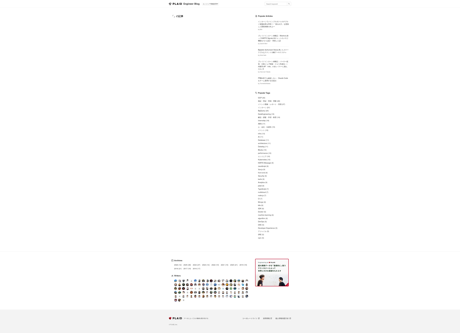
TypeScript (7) (263, 189)
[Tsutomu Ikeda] (207, 280)
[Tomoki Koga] (242, 292)
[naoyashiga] (223, 284)
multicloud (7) (263, 192)
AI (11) (260, 137)
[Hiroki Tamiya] (175, 284)
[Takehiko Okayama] (211, 284)
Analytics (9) (262, 182)
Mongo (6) (262, 202)
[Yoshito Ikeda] (187, 284)
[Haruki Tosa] (207, 288)
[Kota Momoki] (238, 284)
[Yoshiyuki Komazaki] (175, 292)
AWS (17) (261, 124)
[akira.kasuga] (242, 288)
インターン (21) (264, 107)
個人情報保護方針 (282, 318)
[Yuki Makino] (227, 296)
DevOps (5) (262, 221)
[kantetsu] (187, 296)
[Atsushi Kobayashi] (242, 296)
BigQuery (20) (263, 110)
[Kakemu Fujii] (199, 280)
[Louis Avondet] (227, 280)
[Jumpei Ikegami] (199, 296)
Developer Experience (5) (267, 228)
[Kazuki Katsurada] (199, 284)
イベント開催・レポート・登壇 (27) (271, 104)
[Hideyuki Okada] (215, 296)
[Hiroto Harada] (219, 292)
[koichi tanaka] (187, 292)
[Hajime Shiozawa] (195, 284)
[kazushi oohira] (231, 292)
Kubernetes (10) (264, 159)
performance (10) (264, 153)
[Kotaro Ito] (215, 284)
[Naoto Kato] (223, 296)
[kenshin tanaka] (191, 288)
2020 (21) (234, 265)
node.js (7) (262, 195)
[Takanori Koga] (227, 288)
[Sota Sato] (231, 280)
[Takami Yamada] (219, 288)
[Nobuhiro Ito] (227, 292)
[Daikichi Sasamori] (238, 296)
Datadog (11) (263, 146)
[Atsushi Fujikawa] (231, 296)
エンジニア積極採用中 (210, 4)
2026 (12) (178, 265)
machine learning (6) (266, 215)
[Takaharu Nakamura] (219, 280)
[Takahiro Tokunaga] (179, 296)
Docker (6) (262, 211)
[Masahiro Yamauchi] (203, 296)
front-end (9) (263, 172)
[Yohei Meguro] (234, 292)
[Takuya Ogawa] (238, 289)
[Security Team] (199, 289)
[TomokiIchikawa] (183, 284)
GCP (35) (261, 97)
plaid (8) (261, 185)
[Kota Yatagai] (183, 288)
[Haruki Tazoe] (191, 284)
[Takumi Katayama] (231, 288)
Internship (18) (263, 120)
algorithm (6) (263, 218)
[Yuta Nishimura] (211, 296)
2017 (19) (187, 268)
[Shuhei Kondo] (187, 288)
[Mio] (175, 280)
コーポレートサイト (249, 318)
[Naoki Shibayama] (246, 296)
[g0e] (195, 292)
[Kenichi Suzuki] (246, 292)
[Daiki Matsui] (175, 300)
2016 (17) (196, 268)
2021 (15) (224, 265)
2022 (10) (215, 265)
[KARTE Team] (195, 289)
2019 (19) (243, 265)
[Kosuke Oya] (246, 288)
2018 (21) (178, 268)
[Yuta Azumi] (238, 280)
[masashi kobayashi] (203, 284)
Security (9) (262, 176)
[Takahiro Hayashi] (242, 280)
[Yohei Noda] (179, 300)
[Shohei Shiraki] (246, 284)
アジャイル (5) (263, 231)
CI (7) (260, 198)
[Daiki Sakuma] (211, 288)
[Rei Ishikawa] (215, 292)
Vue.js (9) (261, 169)
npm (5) (261, 238)
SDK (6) (261, 208)
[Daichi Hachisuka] (223, 280)
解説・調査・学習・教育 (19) (269, 117)
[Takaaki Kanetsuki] (175, 288)
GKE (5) (261, 225)
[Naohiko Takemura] (234, 296)
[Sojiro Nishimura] (231, 284)
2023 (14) (206, 265)
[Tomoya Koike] (203, 288)
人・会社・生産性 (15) (266, 127)
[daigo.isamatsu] (203, 292)
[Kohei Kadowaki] (183, 296)
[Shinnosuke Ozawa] (211, 292)
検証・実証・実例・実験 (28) (269, 101)
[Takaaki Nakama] (175, 296)
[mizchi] (179, 292)
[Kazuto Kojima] (238, 292)
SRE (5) (261, 234)
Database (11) (263, 140)
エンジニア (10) (264, 156)
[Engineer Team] (191, 281)
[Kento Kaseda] (203, 280)
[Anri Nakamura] (195, 280)
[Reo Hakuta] (211, 280)
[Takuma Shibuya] (215, 288)
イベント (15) (263, 130)
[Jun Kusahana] (207, 292)
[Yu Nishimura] (234, 288)
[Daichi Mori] (179, 280)
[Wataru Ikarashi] (219, 296)
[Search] (289, 4)
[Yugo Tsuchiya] (179, 284)
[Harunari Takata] (183, 280)
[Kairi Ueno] (246, 280)
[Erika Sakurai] (215, 280)
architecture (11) (264, 143)
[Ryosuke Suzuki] (183, 292)
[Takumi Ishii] (227, 284)
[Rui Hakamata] (187, 280)
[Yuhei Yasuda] (219, 284)
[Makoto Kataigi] (191, 296)
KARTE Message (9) (266, 163)
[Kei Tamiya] (223, 292)
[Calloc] (242, 284)
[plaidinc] (183, 300)
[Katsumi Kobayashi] (234, 284)
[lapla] (207, 284)
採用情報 (266, 318)
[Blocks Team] (223, 288)
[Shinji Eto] (207, 296)
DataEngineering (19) (266, 114)
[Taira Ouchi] (234, 280)
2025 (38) (187, 265)
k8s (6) (260, 205)
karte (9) (261, 179)
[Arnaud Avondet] (191, 292)
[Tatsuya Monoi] (195, 296)
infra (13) (261, 133)
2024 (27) (196, 265)
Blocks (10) (262, 150)
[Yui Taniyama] (179, 288)
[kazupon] (199, 292)
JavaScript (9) (263, 166)
